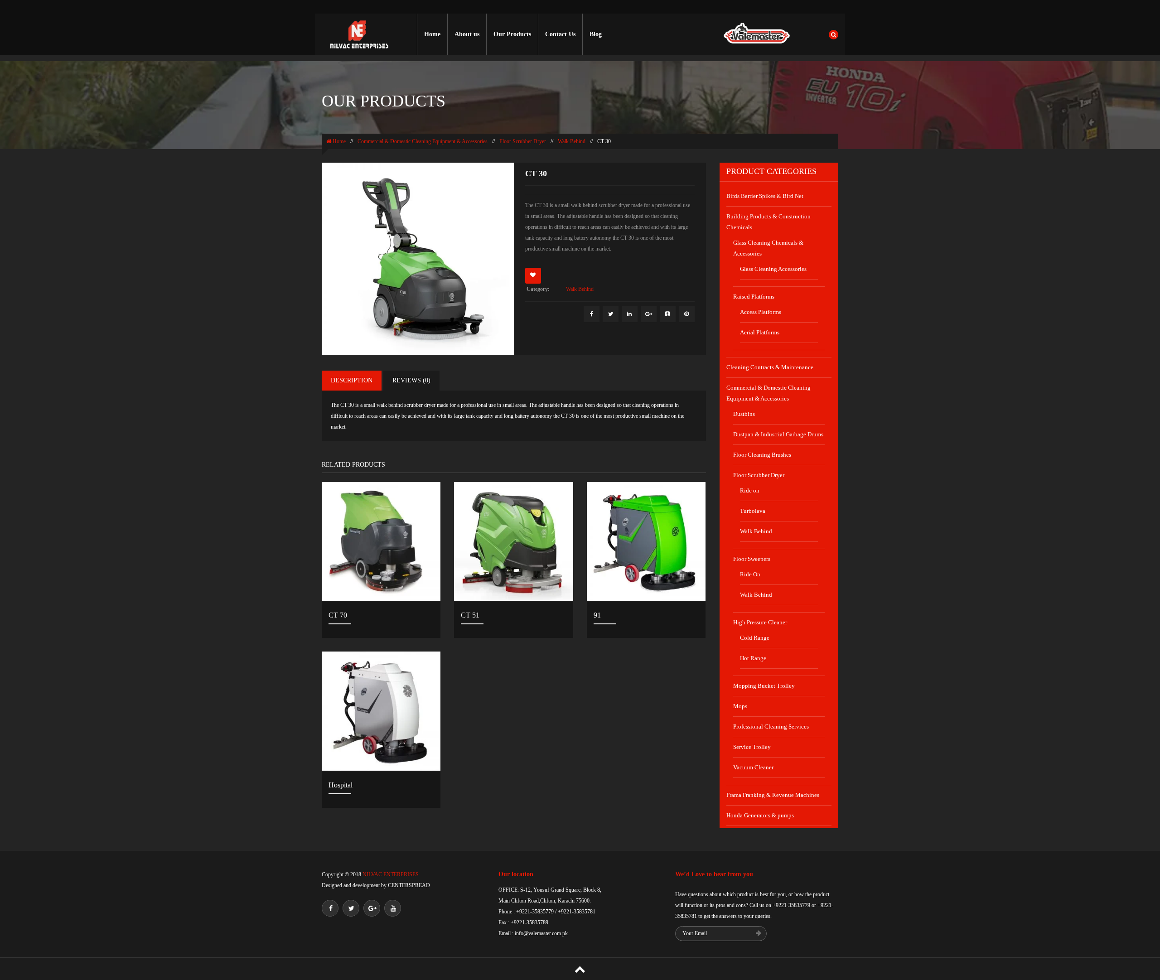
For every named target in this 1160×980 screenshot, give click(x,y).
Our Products (512, 34)
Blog (596, 34)
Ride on (749, 490)
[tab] (352, 381)
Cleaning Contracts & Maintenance (769, 367)
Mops (740, 706)
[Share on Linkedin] (630, 314)
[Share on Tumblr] (668, 314)
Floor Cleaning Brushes (762, 454)
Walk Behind (571, 141)
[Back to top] (580, 969)
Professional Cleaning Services (771, 726)
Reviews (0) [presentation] (411, 380)
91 (597, 615)
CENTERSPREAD (409, 885)
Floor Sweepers (751, 558)
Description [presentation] (351, 380)
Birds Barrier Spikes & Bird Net (764, 196)
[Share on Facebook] (591, 314)
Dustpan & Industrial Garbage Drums (778, 434)
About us (466, 34)
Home (432, 34)
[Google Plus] (649, 314)
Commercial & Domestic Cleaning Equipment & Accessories (423, 141)
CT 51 (470, 615)
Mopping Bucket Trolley (764, 685)
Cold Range (754, 637)
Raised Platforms (753, 296)
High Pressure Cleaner (760, 622)
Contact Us (560, 34)
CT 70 (338, 615)
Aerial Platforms (759, 332)
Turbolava (752, 510)
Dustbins (744, 413)
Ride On (750, 574)
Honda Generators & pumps (760, 815)
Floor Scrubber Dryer (522, 141)
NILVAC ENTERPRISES (390, 874)
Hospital (341, 785)
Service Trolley (752, 746)
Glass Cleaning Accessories (773, 269)
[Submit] (758, 934)
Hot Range (753, 658)
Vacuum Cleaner (753, 767)
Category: (538, 289)
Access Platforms (760, 312)
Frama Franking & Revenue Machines (772, 795)
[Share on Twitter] (611, 314)
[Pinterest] (687, 314)
